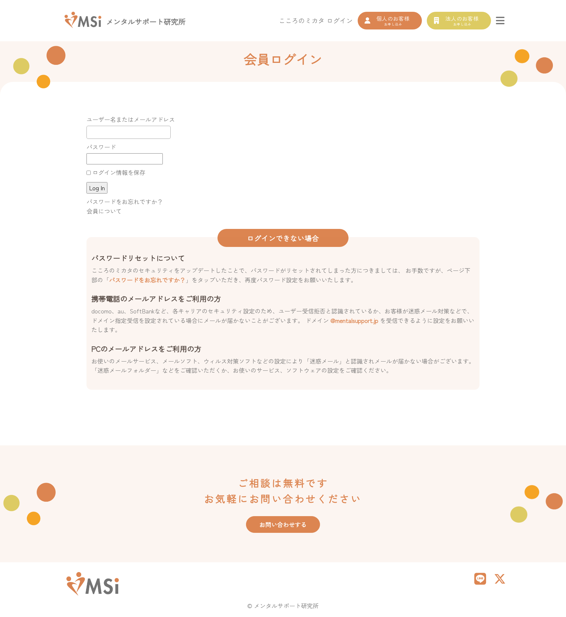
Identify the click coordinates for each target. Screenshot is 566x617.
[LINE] (480, 578)
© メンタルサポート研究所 (283, 605)
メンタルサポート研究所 (145, 21)
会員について (104, 211)
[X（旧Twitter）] (500, 578)
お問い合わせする (283, 524)
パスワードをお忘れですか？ (124, 201)
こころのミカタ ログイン (316, 20)
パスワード (101, 146)
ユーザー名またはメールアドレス (130, 119)
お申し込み (393, 20)
